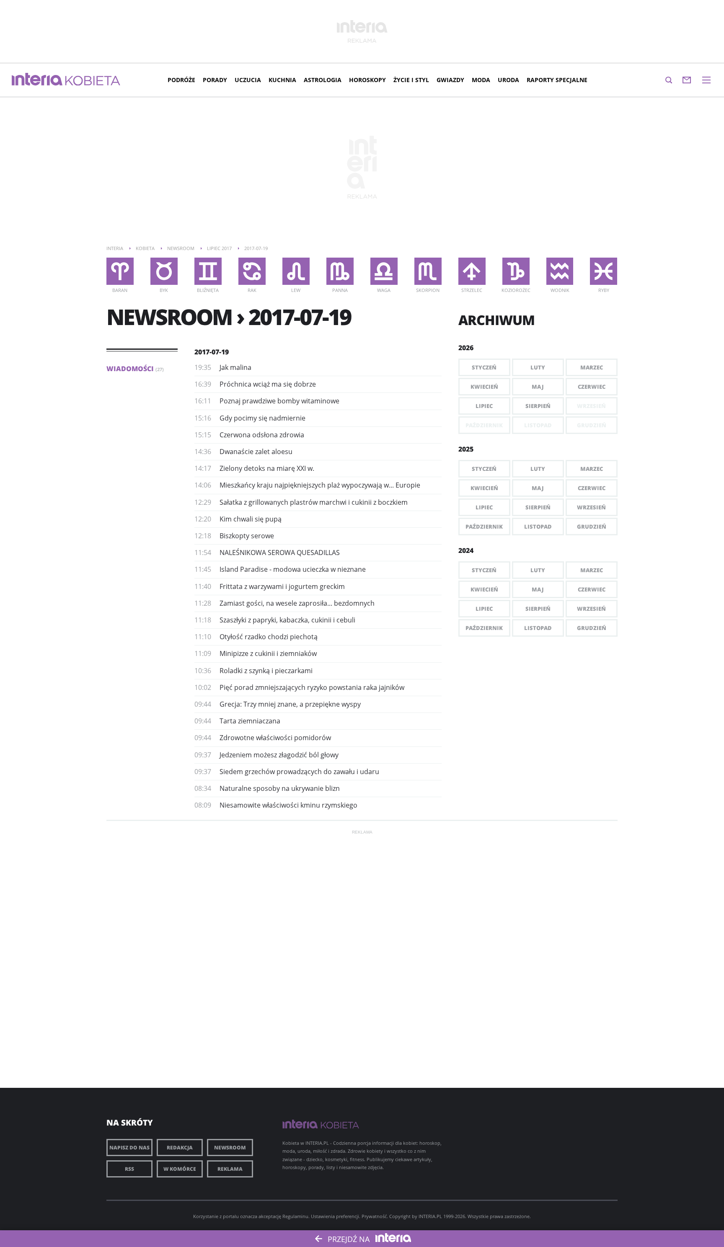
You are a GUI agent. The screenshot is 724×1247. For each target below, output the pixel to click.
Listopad (538, 526)
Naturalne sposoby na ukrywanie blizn (280, 788)
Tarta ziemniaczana (250, 720)
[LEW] (296, 271)
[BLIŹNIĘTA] (208, 271)
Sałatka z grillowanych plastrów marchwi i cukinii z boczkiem (314, 502)
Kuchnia (282, 80)
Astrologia (322, 80)
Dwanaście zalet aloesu (256, 451)
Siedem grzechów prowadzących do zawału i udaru (299, 771)
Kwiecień (484, 386)
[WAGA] (384, 271)
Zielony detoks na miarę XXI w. (267, 468)
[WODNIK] (560, 271)
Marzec (591, 367)
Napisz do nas (129, 1147)
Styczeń (484, 367)
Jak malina (235, 367)
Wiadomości (135, 368)
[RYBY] (603, 271)
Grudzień (591, 526)
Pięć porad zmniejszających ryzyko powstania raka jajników (312, 687)
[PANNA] (340, 271)
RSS (129, 1168)
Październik (484, 526)
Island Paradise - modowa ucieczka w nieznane (293, 569)
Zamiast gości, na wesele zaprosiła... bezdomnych (297, 603)
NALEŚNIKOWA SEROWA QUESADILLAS (280, 552)
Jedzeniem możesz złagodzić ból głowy (279, 754)
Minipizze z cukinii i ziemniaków (268, 653)
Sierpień (538, 406)
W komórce (179, 1168)
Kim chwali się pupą (251, 519)
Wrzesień (591, 507)
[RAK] (252, 271)
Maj (538, 386)
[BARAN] (120, 271)
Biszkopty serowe (247, 535)
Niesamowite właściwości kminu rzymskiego (288, 805)
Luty (537, 367)
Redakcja (180, 1147)
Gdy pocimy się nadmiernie (262, 418)
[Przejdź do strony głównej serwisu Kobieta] (93, 81)
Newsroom (230, 1147)
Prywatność (374, 1216)
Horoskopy (367, 80)
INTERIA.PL (430, 1216)
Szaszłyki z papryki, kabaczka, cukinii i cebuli (287, 620)
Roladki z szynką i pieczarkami (266, 670)
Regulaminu (295, 1216)
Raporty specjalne (557, 80)
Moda (481, 80)
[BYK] (164, 271)
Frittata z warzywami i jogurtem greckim (282, 586)
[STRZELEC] (472, 271)
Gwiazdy (450, 80)
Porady (215, 80)
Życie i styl (411, 80)
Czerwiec (591, 386)
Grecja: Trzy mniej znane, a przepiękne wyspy (290, 704)
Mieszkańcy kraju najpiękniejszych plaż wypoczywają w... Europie (320, 485)
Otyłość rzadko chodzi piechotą (269, 636)
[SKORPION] (428, 271)
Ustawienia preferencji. (335, 1216)
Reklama (230, 1168)
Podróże (181, 80)
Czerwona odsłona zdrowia (262, 434)
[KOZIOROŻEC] (516, 271)
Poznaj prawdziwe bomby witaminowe (279, 400)
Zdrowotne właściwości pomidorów (275, 737)
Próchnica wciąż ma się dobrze (268, 384)
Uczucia (248, 80)
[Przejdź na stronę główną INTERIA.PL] (37, 79)
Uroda (508, 80)
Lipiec (484, 406)
